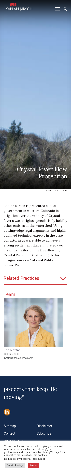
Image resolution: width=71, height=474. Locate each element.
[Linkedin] (7, 412)
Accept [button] (33, 465)
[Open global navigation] (56, 9)
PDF (56, 191)
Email (64, 191)
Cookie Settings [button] (15, 465)
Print (48, 191)
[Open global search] (64, 9)
